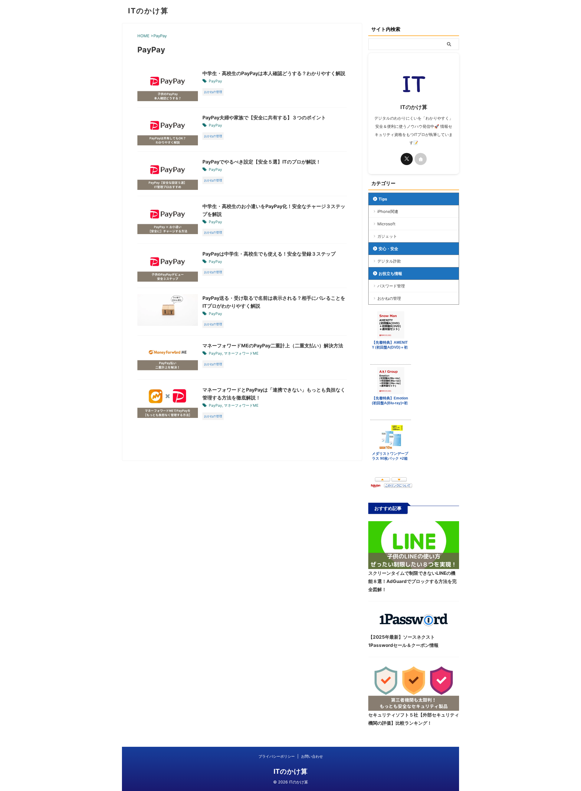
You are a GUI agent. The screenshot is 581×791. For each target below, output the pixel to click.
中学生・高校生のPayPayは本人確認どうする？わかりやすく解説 (273, 73)
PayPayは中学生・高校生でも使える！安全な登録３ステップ (269, 254)
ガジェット (387, 236)
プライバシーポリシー (276, 756)
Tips (383, 199)
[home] (421, 159)
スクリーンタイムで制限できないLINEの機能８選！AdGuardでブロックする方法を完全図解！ (412, 581)
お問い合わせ (312, 756)
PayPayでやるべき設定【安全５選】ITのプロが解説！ (261, 162)
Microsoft (386, 223)
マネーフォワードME (241, 353)
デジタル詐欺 (389, 261)
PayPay (215, 81)
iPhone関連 (387, 211)
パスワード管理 (391, 285)
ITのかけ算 (148, 10)
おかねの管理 (389, 298)
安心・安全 (388, 248)
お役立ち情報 (390, 273)
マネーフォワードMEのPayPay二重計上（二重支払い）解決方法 (272, 346)
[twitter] (407, 159)
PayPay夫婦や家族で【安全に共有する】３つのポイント (264, 117)
